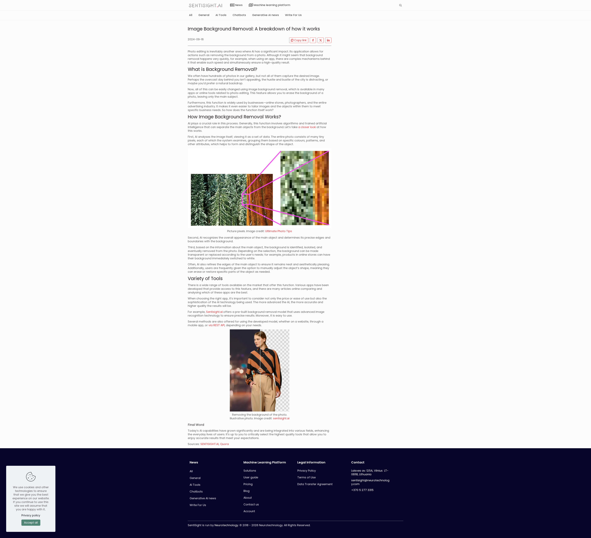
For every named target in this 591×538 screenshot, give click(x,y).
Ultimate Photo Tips (278, 231)
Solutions (249, 471)
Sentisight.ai (214, 312)
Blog (246, 491)
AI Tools (195, 485)
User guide (250, 477)
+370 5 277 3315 (362, 490)
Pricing (248, 484)
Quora (224, 444)
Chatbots (196, 491)
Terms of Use (306, 477)
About (247, 498)
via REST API (217, 325)
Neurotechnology (226, 525)
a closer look (307, 127)
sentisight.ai (281, 418)
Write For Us (198, 505)
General (195, 478)
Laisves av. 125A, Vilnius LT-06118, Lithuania (369, 472)
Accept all (31, 522)
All (191, 471)
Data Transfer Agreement (315, 484)
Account (249, 511)
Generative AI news (203, 498)
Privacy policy (30, 515)
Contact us (251, 504)
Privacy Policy (306, 471)
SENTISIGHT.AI (209, 444)
